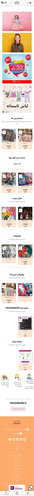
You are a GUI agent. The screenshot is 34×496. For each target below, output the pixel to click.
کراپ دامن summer (9, 297)
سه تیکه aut (25, 221)
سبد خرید (17, 463)
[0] (3, 3)
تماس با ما (17, 471)
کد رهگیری (17, 475)
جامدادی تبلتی (25, 186)
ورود (17, 480)
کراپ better (8, 143)
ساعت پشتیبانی (17, 461)
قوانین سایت (17, 453)
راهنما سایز (25, 364)
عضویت (17, 478)
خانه (17, 445)
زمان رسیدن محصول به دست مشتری (17, 456)
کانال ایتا (25, 330)
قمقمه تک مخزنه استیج (8, 186)
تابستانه (25, 99)
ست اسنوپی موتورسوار (25, 258)
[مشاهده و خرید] (25, 135)
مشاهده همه (17, 169)
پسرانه (25, 42)
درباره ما (17, 458)
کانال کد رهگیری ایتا (17, 468)
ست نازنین (25, 143)
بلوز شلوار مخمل (9, 258)
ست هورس (9, 221)
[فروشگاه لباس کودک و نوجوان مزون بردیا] (17, 3)
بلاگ (17, 450)
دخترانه (25, 21)
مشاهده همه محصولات (18, 409)
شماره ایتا (17, 466)
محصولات (17, 448)
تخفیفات (25, 69)
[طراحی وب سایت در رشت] (17, 489)
